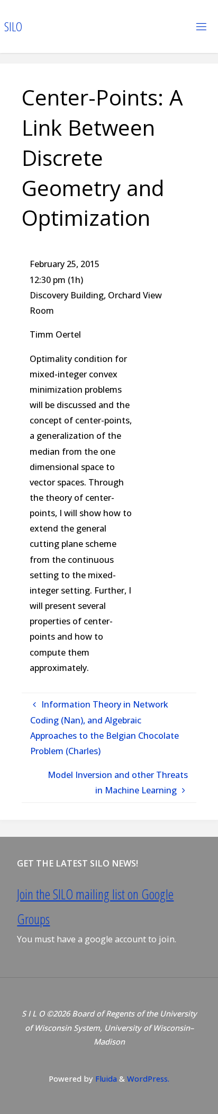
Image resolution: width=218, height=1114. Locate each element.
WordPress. (148, 1078)
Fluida (105, 1078)
